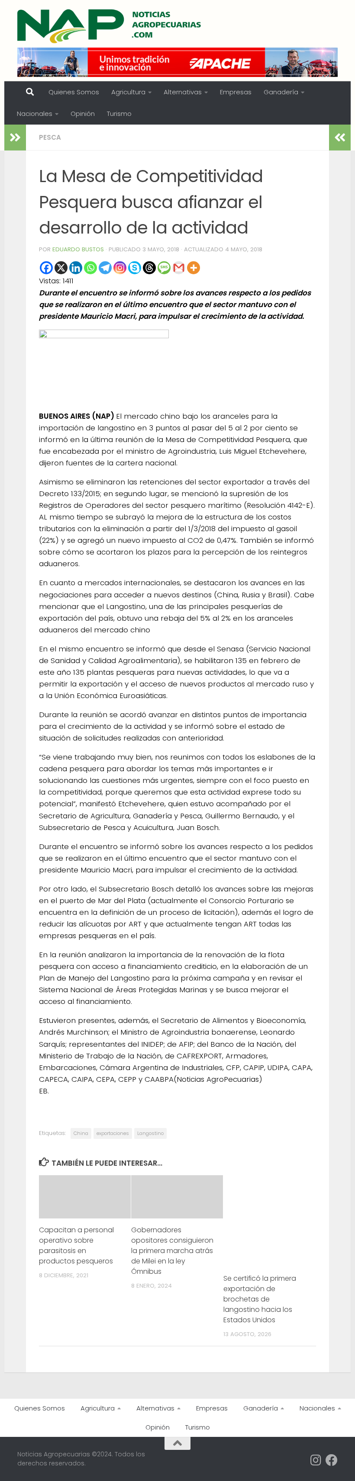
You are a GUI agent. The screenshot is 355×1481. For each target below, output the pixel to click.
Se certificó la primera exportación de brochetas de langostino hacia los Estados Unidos (259, 1299)
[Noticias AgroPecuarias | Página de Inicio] (110, 26)
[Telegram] (105, 267)
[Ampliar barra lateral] (15, 138)
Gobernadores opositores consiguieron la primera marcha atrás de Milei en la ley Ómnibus (172, 1250)
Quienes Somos (73, 91)
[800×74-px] (177, 62)
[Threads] (149, 267)
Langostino (150, 1133)
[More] (193, 267)
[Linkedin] (75, 267)
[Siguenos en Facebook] (332, 1460)
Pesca (50, 137)
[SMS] (164, 267)
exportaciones (113, 1133)
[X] (61, 267)
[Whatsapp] (90, 267)
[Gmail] (178, 267)
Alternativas (183, 91)
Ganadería (281, 91)
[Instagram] (119, 267)
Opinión (83, 113)
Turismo (119, 113)
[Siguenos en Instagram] (316, 1460)
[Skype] (134, 267)
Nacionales (34, 113)
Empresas (236, 91)
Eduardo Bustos (78, 249)
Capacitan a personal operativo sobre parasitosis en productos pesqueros (76, 1245)
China (81, 1133)
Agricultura (128, 91)
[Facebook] (46, 267)
